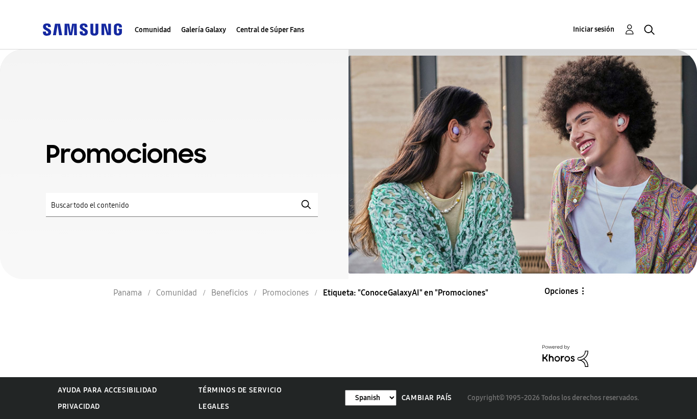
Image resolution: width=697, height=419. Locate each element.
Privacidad (79, 406)
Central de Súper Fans (270, 30)
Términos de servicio (240, 390)
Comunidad (153, 30)
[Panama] (82, 29)
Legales (213, 406)
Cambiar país (427, 397)
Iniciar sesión (593, 29)
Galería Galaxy (203, 30)
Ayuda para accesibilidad (107, 390)
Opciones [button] (561, 291)
